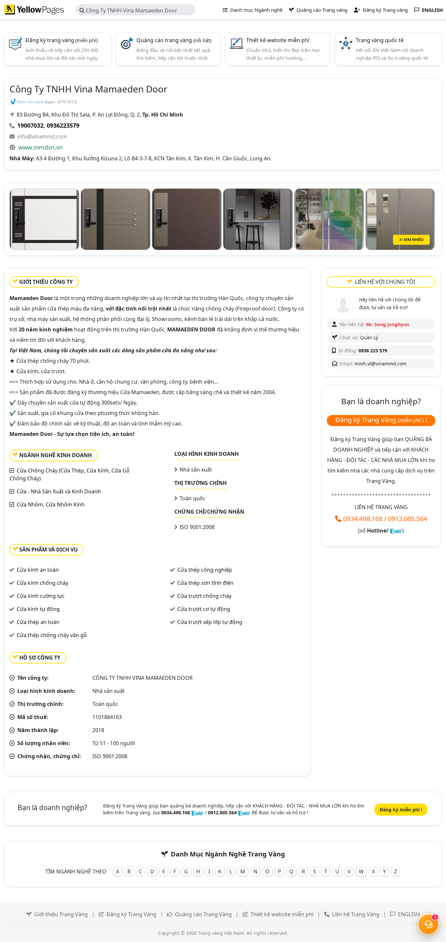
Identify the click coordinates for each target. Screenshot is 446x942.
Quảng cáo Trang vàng (321, 10)
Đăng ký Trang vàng (384, 10)
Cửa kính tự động (38, 609)
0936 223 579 (372, 350)
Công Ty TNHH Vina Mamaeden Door (131, 10)
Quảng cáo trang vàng (173, 40)
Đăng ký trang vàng (61, 40)
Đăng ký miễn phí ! (401, 809)
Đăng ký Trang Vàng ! (381, 419)
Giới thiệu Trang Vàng (61, 914)
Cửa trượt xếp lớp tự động (209, 622)
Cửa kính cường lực (41, 595)
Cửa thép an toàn (38, 622)
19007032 (30, 125)
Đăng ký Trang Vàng (131, 914)
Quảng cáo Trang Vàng (203, 914)
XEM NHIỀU (413, 239)
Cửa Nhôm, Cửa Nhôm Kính (51, 504)
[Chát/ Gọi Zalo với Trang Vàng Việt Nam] (396, 530)
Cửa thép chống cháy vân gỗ (52, 635)
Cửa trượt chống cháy (204, 595)
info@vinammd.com (42, 136)
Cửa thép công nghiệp (204, 569)
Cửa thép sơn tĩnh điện (205, 582)
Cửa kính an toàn (38, 569)
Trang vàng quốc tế (380, 40)
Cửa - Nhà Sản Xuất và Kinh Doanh (59, 491)
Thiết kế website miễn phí (277, 40)
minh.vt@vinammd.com (380, 363)
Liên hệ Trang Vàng (355, 914)
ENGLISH (409, 914)
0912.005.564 (407, 518)
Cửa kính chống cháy (42, 582)
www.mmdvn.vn (40, 147)
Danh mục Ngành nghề (255, 10)
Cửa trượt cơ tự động (203, 609)
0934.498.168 (362, 518)
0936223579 (63, 125)
